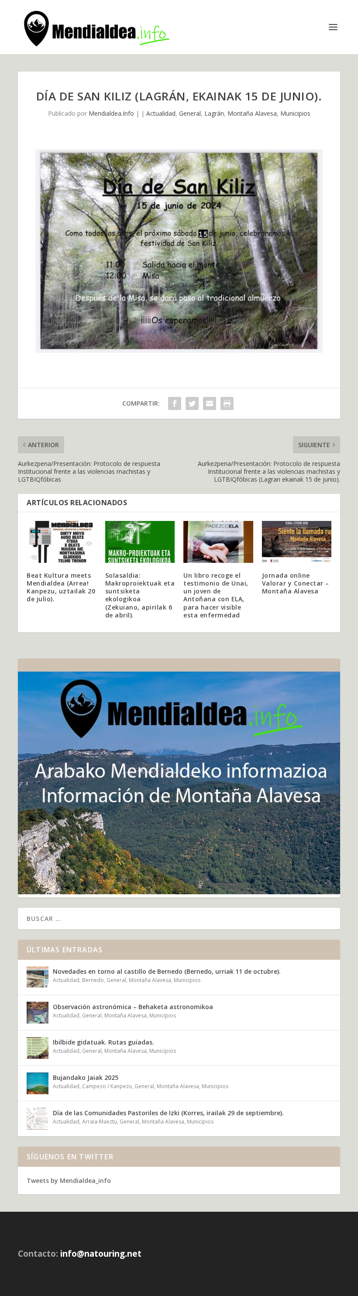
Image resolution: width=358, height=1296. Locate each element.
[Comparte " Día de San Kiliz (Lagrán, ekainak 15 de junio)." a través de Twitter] (192, 403)
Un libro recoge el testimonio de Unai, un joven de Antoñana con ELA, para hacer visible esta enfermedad (215, 595)
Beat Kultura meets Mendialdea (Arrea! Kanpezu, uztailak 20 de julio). (61, 587)
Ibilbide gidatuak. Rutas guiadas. (103, 1042)
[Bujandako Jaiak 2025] (37, 1083)
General (190, 113)
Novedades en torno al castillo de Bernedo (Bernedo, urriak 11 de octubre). (167, 971)
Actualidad (161, 113)
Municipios (295, 113)
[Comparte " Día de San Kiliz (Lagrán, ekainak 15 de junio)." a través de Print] (227, 403)
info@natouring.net (100, 1253)
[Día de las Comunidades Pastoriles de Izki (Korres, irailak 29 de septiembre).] (37, 1119)
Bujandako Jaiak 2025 (85, 1077)
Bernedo (93, 980)
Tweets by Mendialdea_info (69, 1180)
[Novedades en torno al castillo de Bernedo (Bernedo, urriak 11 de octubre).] (37, 977)
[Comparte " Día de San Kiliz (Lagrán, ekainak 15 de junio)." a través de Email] (209, 403)
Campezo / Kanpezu (107, 1086)
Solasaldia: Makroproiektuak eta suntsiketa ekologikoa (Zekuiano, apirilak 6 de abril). (140, 595)
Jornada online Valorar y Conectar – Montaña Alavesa (295, 583)
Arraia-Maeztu (99, 1121)
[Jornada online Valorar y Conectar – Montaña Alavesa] (297, 542)
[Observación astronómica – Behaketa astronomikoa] (37, 1013)
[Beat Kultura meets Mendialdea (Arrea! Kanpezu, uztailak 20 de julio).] (61, 542)
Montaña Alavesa (252, 113)
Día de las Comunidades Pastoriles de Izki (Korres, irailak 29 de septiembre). (168, 1113)
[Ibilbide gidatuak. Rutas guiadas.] (37, 1048)
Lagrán (214, 113)
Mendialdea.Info (111, 113)
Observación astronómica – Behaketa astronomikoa (133, 1007)
